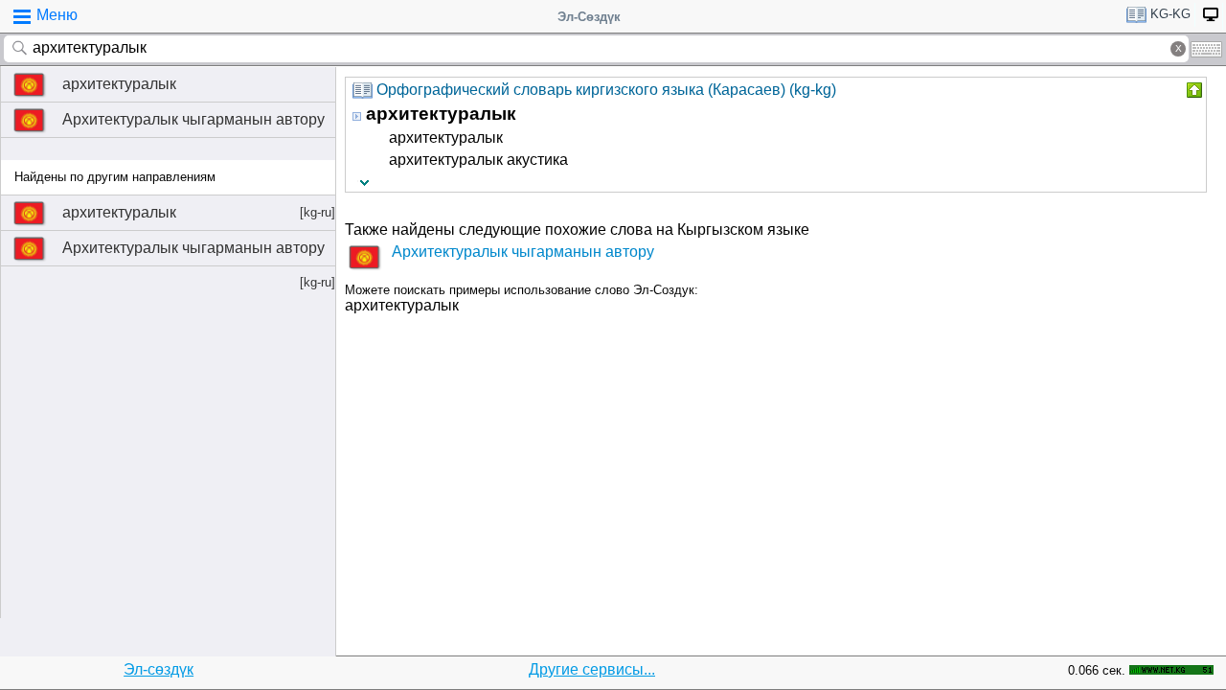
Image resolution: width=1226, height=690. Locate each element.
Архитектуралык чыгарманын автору (193, 119)
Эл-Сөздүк (589, 17)
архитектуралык (119, 84)
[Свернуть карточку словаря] (1192, 90)
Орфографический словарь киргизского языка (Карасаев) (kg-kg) (606, 89)
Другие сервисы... (592, 669)
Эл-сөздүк (158, 669)
